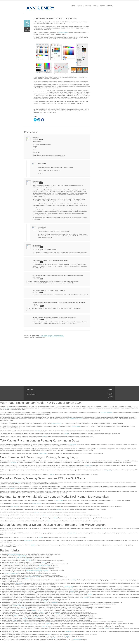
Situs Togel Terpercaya (106, 412)
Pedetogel (38, 568)
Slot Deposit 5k (107, 470)
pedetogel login (76, 426)
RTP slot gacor (16, 482)
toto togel (44, 436)
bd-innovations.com (56, 423)
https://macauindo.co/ (13, 564)
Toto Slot (12, 488)
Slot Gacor (13, 462)
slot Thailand (14, 506)
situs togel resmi (69, 586)
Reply (41, 139)
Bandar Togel (72, 533)
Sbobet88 (44, 626)
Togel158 (26, 559)
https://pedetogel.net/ (44, 565)
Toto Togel (37, 430)
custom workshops (63, 32)
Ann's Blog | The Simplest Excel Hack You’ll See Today (49, 290)
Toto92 (71, 589)
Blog (73, 6)
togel (48, 521)
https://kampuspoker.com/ (11, 573)
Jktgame (107, 628)
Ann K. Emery (42, 163)
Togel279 (36, 617)
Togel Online (45, 515)
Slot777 (51, 491)
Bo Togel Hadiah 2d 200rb (75, 418)
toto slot (52, 474)
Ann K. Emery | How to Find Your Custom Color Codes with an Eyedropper (54, 317)
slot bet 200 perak (36, 503)
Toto (102, 528)
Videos (80, 6)
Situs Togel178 (28, 540)
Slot (40, 575)
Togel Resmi (54, 638)
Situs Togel (7, 408)
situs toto (67, 433)
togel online (59, 509)
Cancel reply (58, 335)
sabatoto (41, 537)
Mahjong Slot (88, 465)
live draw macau (42, 453)
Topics (102, 6)
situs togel (20, 572)
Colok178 (26, 578)
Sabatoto (90, 594)
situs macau (19, 583)
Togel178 (33, 545)
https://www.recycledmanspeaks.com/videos (37, 570)
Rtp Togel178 (22, 555)
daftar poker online (34, 576)
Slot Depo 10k (59, 500)
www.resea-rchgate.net (14, 554)
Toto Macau (73, 444)
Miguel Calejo (46, 335)
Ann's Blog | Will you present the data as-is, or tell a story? (51, 260)
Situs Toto (99, 448)
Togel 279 (19, 557)
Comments (27, 29)
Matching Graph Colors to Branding (55, 18)
